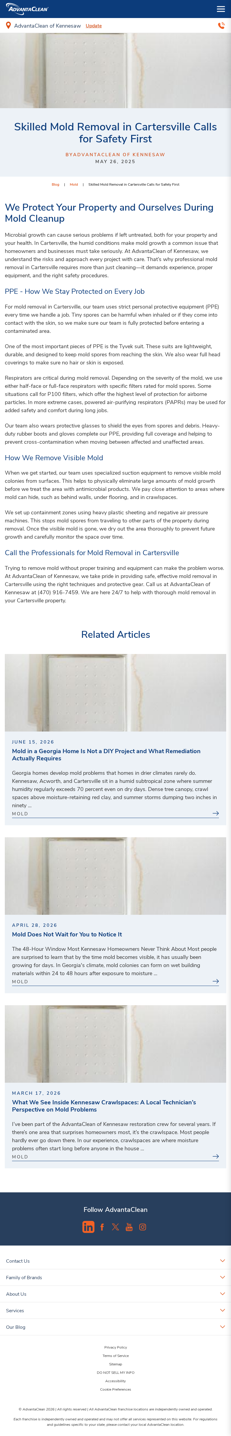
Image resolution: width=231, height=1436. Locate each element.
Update (94, 25)
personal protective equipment (168, 306)
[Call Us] (221, 25)
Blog (55, 184)
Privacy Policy (115, 1347)
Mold (74, 184)
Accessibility (115, 1380)
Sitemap (115, 1363)
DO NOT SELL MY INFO (115, 1372)
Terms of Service (116, 1355)
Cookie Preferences (115, 1389)
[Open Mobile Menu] (221, 9)
